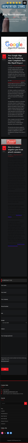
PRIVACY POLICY (4, 421)
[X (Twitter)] (5, 433)
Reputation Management (20, 65)
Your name (3, 285)
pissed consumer (19, 154)
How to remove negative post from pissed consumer (15, 149)
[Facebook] (8, 433)
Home (14, 17)
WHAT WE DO (4, 416)
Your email (3, 292)
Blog (15, 65)
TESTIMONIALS (4, 413)
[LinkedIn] (11, 433)
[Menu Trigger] (25, 3)
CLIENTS (3, 411)
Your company (4, 299)
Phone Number (4, 306)
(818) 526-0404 (6, 390)
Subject (3, 328)
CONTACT (3, 423)
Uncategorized (10, 156)
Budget (3, 320)
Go (25, 403)
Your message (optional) (6, 335)
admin (10, 65)
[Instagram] (2, 433)
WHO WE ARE (4, 418)
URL (2, 313)
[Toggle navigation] (25, 11)
